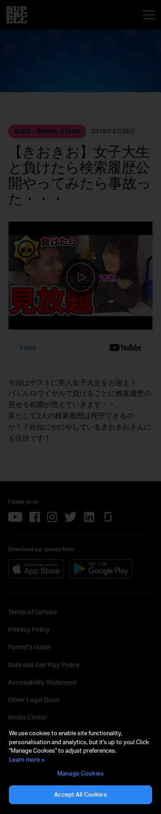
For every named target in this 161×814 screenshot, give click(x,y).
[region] (80, 767)
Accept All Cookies (80, 794)
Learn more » (27, 759)
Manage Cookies (80, 773)
